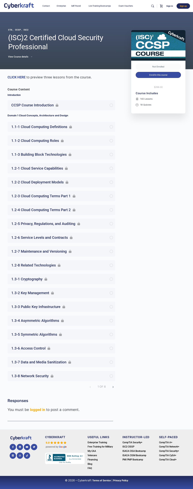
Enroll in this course (158, 75)
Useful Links (98, 437)
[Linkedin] (20, 447)
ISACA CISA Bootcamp (134, 451)
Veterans (92, 455)
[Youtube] (27, 447)
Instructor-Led (135, 437)
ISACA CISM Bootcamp (134, 455)
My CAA (92, 451)
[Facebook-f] (13, 447)
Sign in (169, 6)
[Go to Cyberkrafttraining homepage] (19, 6)
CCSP (18, 30)
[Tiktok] (27, 455)
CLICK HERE (16, 77)
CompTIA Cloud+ (168, 459)
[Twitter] (34, 447)
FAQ (90, 468)
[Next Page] (113, 386)
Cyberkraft (55, 437)
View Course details (18, 56)
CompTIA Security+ (132, 442)
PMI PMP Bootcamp (132, 459)
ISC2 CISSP (128, 446)
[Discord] (13, 455)
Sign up (183, 6)
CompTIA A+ (165, 442)
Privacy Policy (120, 480)
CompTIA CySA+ (167, 455)
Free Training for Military (100, 446)
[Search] (153, 6)
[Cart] (161, 6)
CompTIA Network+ (169, 446)
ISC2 (26, 30)
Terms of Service (101, 480)
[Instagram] (20, 455)
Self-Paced (168, 437)
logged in (37, 410)
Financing (93, 459)
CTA (10, 30)
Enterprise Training (97, 442)
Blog (90, 464)
